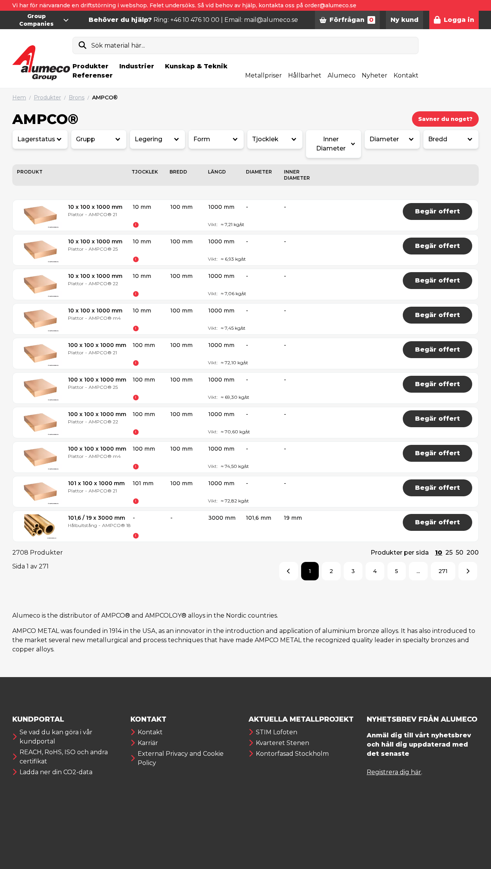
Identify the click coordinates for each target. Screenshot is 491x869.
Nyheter (374, 75)
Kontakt (406, 75)
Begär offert (437, 211)
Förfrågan (352, 19)
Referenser (92, 75)
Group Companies (36, 20)
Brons (76, 97)
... (418, 571)
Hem (19, 97)
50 (459, 552)
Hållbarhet (304, 75)
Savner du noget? (445, 119)
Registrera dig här (394, 772)
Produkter (90, 66)
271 (443, 571)
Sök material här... (118, 45)
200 (472, 552)
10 (438, 552)
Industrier (136, 66)
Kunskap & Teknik (196, 66)
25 (449, 552)
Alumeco (342, 75)
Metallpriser (263, 75)
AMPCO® (105, 97)
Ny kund (404, 19)
